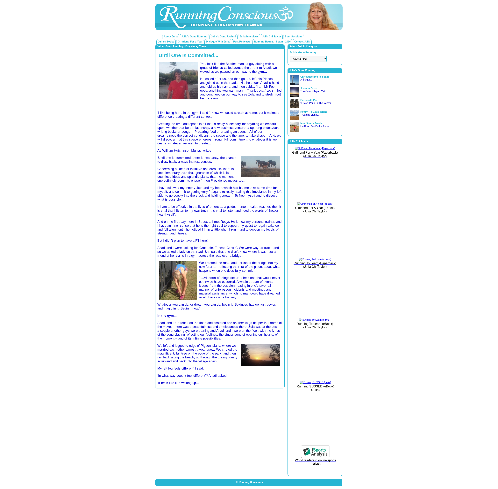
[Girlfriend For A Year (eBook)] (314, 203)
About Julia (171, 36)
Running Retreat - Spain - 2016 (272, 41)
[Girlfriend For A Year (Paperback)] (315, 148)
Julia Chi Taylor (271, 36)
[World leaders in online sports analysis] (315, 456)
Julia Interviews (249, 36)
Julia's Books (166, 41)
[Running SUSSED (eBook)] (315, 382)
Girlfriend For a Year (190, 41)
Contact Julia (302, 41)
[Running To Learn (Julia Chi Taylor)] (315, 259)
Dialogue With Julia (218, 41)
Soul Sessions (293, 36)
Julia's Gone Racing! (223, 36)
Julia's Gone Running (194, 36)
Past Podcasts (241, 41)
